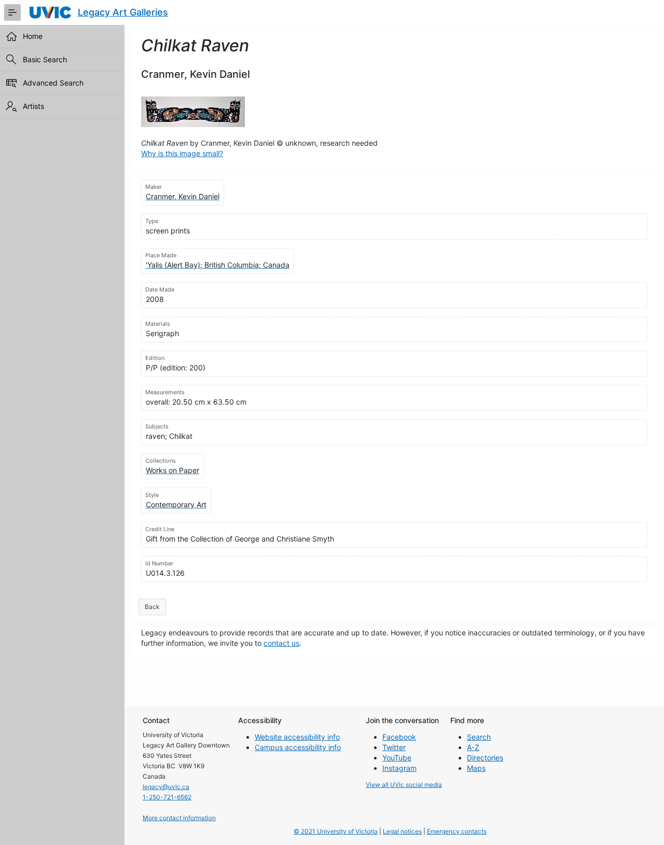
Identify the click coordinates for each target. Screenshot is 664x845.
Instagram (399, 768)
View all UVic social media (404, 784)
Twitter (394, 747)
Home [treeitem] (33, 36)
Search (479, 736)
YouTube (396, 757)
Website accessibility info (297, 736)
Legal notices (402, 831)
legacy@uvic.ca (166, 787)
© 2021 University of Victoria (336, 831)
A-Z (473, 747)
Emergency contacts (457, 831)
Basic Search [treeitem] (45, 59)
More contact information (179, 818)
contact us (281, 643)
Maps (476, 768)
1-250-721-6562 (167, 797)
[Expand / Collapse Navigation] (12, 12)
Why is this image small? (182, 153)
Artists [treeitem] (33, 106)
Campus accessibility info (298, 747)
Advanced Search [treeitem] (53, 82)
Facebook (399, 736)
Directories (485, 757)
